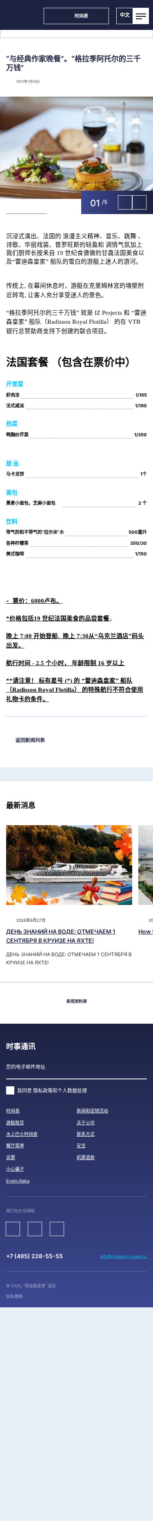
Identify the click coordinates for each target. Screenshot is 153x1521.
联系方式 (86, 1134)
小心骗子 (15, 1169)
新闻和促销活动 (92, 1111)
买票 (10, 1157)
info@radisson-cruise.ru (123, 1256)
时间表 (13, 1111)
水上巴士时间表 (22, 1134)
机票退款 (86, 1157)
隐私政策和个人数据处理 (60, 1091)
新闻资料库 (77, 1001)
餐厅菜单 (15, 1146)
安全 (81, 1146)
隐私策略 (14, 1296)
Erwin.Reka (17, 1181)
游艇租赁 (15, 1123)
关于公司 (86, 1123)
